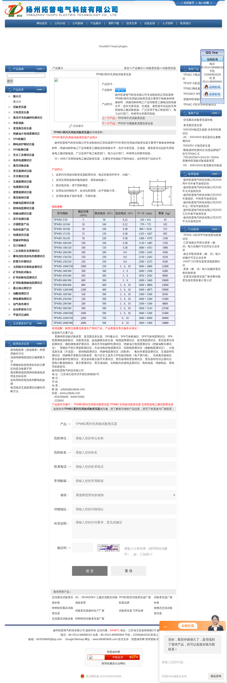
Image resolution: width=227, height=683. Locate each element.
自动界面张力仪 (22, 309)
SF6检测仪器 (21, 149)
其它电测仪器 (21, 218)
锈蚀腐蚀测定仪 (22, 298)
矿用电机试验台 (22, 272)
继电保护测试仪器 (23, 144)
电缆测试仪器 (21, 186)
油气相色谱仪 (21, 304)
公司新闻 (78, 23)
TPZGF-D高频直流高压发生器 (135, 123)
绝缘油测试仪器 (22, 213)
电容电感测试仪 (22, 160)
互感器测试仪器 (22, 181)
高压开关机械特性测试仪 (27, 117)
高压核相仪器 (21, 197)
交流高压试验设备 (62, 618)
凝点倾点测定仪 (22, 288)
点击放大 (78, 125)
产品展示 (95, 23)
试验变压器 (19, 107)
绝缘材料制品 (21, 240)
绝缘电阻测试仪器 (23, 202)
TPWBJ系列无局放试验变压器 (91, 404)
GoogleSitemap (74, 639)
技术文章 (131, 23)
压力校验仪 (19, 245)
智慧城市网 (138, 639)
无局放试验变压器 (130, 404)
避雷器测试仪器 (22, 192)
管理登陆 (150, 639)
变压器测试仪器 (22, 170)
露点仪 (17, 101)
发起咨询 (216, 676)
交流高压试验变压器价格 (198, 119)
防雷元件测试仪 (22, 261)
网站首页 (42, 23)
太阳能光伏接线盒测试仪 (27, 266)
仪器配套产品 (21, 224)
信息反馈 (149, 23)
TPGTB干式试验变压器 (131, 118)
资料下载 (113, 23)
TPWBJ (114, 404)
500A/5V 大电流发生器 (196, 145)
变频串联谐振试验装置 (196, 99)
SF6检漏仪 (19, 139)
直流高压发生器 (22, 128)
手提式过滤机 (21, 314)
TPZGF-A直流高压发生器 (198, 83)
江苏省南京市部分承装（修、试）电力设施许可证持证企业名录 (201, 246)
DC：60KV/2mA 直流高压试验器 (202, 165)
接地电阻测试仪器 (23, 208)
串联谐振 (18, 123)
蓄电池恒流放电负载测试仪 (29, 256)
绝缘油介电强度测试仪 (26, 133)
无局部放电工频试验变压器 (157, 404)
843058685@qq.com (49, 639)
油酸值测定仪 (21, 293)
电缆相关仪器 (21, 234)
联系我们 (185, 23)
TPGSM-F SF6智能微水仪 (198, 93)
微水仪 (17, 96)
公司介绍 (60, 23)
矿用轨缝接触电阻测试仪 (27, 282)
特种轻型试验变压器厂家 (89, 618)
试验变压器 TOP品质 (131, 610)
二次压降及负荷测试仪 (26, 250)
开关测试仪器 (21, 176)
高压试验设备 (21, 165)
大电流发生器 (21, 112)
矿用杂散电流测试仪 (25, 277)
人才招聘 (167, 23)
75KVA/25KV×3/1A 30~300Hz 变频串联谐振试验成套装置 (200, 159)
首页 (126, 68)
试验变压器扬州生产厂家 (89, 610)
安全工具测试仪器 (23, 154)
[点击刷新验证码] (109, 548)
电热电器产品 (21, 229)
